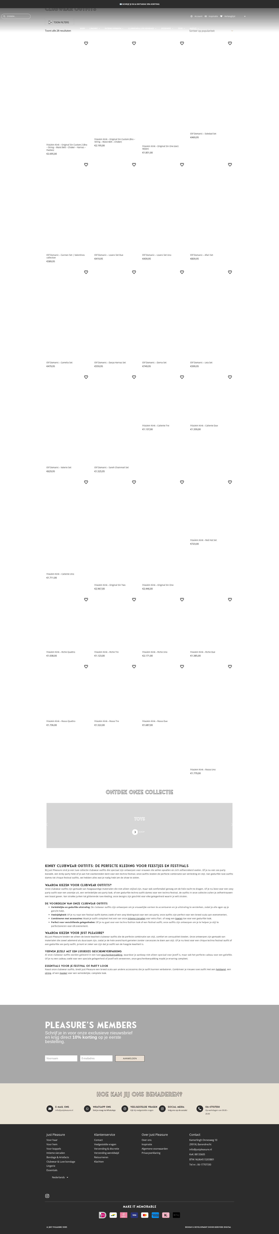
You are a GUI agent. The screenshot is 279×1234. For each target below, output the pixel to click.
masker (63, 973)
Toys (139, 819)
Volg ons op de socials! (177, 1110)
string (48, 973)
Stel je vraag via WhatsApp (104, 1110)
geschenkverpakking (111, 954)
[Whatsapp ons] (87, 1108)
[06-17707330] (199, 1108)
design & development (196, 1227)
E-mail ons (62, 1106)
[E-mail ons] (49, 1108)
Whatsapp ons (102, 1106)
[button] (47, 824)
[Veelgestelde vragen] (124, 1108)
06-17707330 (212, 1106)
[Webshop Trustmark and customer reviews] (227, 1196)
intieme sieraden (136, 918)
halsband (221, 969)
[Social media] (162, 1108)
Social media (176, 1106)
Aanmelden (130, 1058)
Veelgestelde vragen (143, 1106)
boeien (179, 918)
